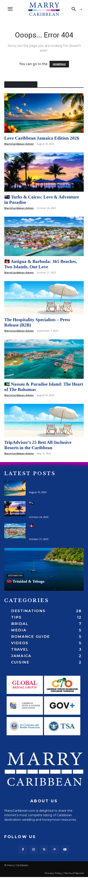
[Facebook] (23, 849)
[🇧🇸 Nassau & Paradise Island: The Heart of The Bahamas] (44, 359)
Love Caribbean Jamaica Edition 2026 (41, 138)
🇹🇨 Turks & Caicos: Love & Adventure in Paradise (49, 507)
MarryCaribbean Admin (19, 143)
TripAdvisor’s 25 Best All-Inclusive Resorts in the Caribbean (37, 445)
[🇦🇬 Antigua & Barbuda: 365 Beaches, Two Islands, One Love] (44, 236)
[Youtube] (65, 849)
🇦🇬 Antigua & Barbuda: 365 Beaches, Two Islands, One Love (40, 264)
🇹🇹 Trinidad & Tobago (25, 581)
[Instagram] (33, 849)
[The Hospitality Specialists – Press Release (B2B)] (44, 297)
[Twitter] (44, 849)
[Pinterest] (54, 849)
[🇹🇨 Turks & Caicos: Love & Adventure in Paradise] (44, 172)
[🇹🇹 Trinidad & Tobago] (44, 569)
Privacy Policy (53, 873)
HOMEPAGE (59, 64)
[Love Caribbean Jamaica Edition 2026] (44, 113)
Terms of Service (74, 873)
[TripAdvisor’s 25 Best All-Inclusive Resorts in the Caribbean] (44, 420)
